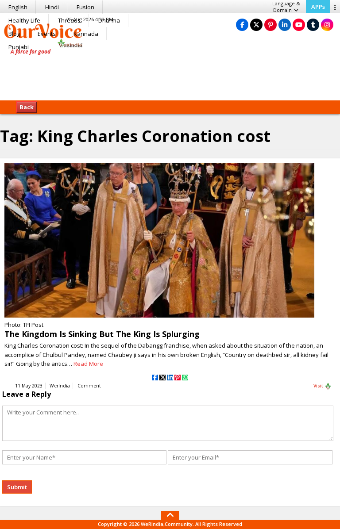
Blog (14, 34)
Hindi (52, 7)
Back (26, 107)
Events (47, 34)
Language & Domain (286, 6)
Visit (319, 386)
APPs (318, 7)
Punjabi (18, 47)
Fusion (85, 7)
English (17, 7)
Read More (88, 364)
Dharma (109, 20)
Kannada (85, 34)
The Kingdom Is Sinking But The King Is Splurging (102, 334)
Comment (89, 386)
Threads (69, 20)
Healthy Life (24, 20)
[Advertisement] (170, 73)
